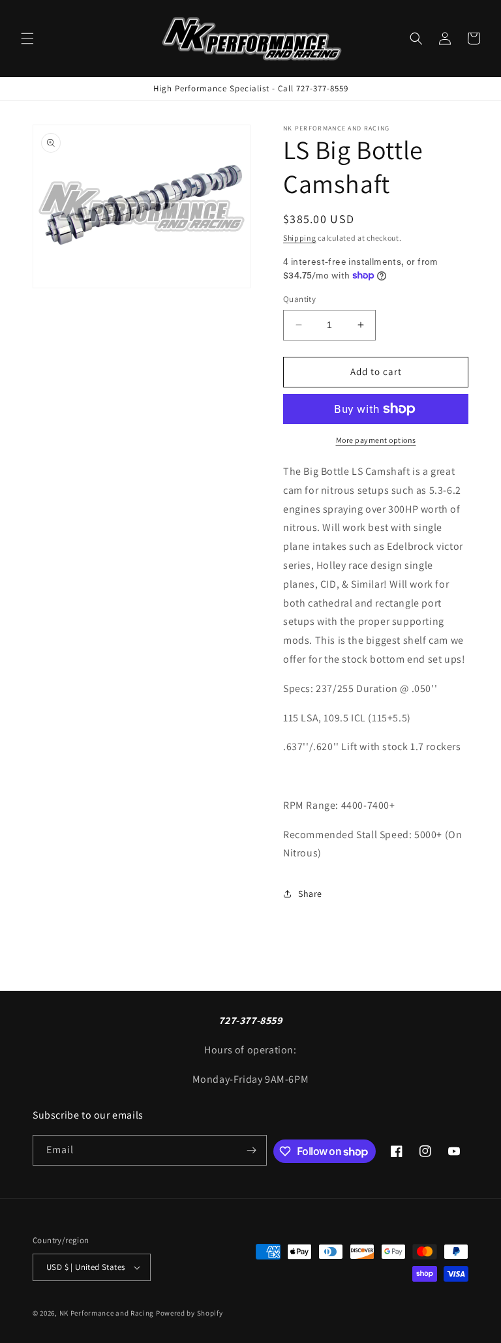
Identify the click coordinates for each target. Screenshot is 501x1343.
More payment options (376, 440)
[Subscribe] (251, 1150)
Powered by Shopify (189, 1313)
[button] (27, 38)
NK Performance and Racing (107, 1313)
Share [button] (310, 893)
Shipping (299, 238)
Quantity (299, 299)
